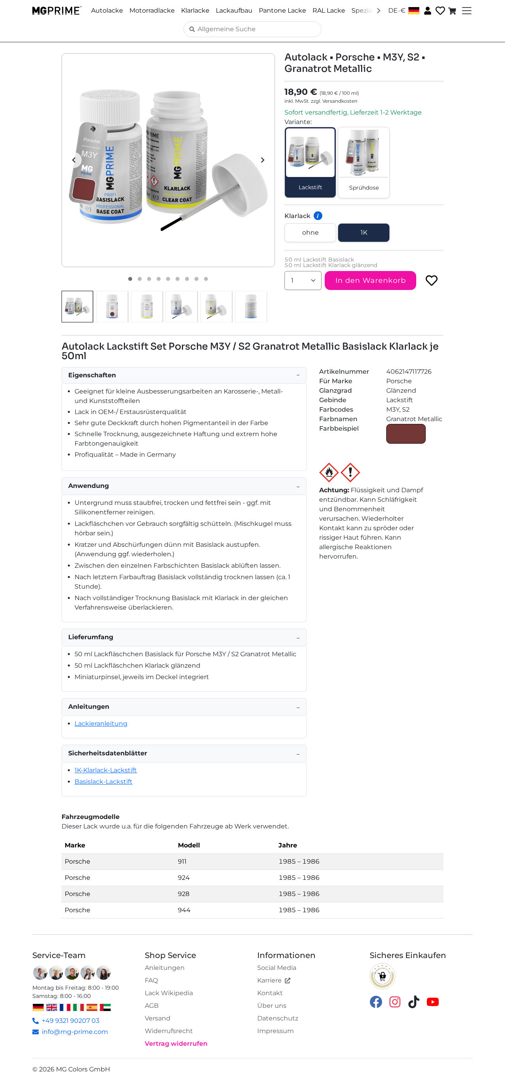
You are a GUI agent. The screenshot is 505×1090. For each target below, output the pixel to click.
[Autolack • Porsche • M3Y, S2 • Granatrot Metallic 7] (187, 279)
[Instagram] (395, 1001)
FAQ (151, 980)
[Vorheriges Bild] (74, 160)
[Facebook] (376, 1001)
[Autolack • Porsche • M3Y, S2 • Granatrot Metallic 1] (130, 279)
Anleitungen (165, 967)
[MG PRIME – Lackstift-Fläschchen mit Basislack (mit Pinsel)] (181, 306)
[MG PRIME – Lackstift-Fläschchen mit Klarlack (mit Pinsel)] (216, 306)
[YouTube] (432, 1001)
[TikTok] (414, 1001)
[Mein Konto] (427, 10)
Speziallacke (371, 10)
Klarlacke (195, 10)
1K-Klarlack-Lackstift (106, 770)
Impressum (275, 1031)
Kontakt (270, 993)
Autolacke (107, 10)
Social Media (276, 967)
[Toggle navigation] (466, 10)
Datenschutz (277, 1018)
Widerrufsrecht (169, 1031)
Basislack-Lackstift (104, 781)
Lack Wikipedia (169, 993)
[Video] (206, 279)
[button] (168, 160)
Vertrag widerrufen (176, 1043)
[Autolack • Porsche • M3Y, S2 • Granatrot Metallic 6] (177, 279)
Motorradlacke (152, 10)
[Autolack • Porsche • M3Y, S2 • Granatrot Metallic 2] (139, 279)
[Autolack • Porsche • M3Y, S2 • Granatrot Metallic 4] (158, 279)
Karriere (269, 980)
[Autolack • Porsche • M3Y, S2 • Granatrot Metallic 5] (168, 279)
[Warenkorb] (453, 10)
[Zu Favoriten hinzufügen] (432, 280)
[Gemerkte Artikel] (439, 11)
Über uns (271, 1005)
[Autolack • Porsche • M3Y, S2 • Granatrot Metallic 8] (196, 279)
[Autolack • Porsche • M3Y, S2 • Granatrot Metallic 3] (149, 279)
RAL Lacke (328, 10)
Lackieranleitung (101, 723)
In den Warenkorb (370, 280)
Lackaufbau (234, 10)
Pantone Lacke (282, 10)
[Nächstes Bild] (263, 160)
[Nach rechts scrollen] (378, 10)
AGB (152, 1005)
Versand (157, 1018)
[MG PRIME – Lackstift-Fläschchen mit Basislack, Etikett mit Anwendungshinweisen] (251, 306)
